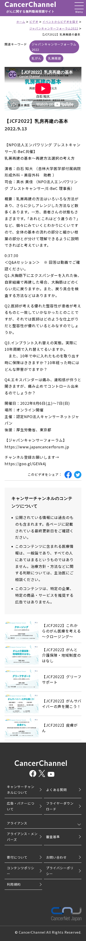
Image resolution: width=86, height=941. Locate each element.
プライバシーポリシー (60, 871)
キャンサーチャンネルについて (20, 789)
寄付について (17, 857)
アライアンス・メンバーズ (22, 836)
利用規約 (14, 884)
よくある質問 (56, 789)
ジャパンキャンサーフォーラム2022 (54, 47)
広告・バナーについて (20, 806)
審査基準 (53, 836)
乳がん (36, 58)
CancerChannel (30, 6)
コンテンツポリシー (20, 871)
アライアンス (17, 823)
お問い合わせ (56, 857)
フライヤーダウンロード (60, 806)
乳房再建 (54, 58)
